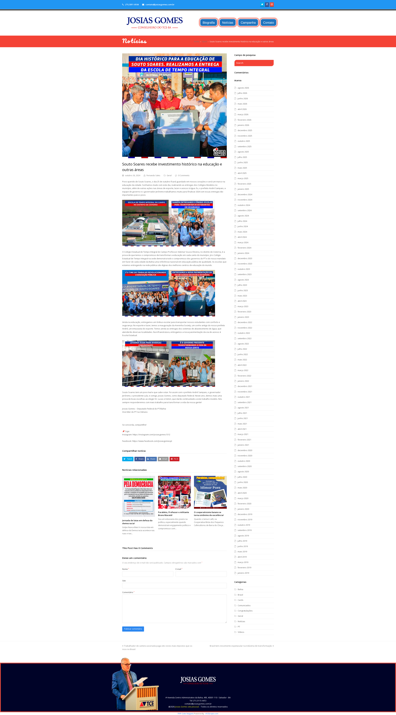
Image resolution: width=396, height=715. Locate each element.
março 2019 (243, 562)
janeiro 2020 (243, 509)
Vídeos (241, 632)
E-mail (179, 569)
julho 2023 (242, 285)
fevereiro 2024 (244, 247)
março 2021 (243, 434)
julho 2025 (242, 157)
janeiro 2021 (243, 444)
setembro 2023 (245, 274)
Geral (169, 175)
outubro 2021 (244, 397)
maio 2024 (242, 231)
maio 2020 (242, 487)
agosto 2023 (243, 279)
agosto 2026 (243, 87)
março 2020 (243, 498)
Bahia (240, 589)
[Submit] (271, 63)
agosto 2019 (243, 535)
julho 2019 (242, 540)
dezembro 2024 (245, 194)
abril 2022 (242, 365)
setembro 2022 (245, 338)
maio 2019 (242, 551)
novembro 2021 (245, 391)
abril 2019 (242, 556)
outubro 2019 (244, 525)
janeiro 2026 (243, 125)
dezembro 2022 (245, 322)
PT (239, 626)
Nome (125, 569)
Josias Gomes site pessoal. (187, 706)
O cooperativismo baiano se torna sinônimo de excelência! (209, 514)
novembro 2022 (245, 327)
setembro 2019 (245, 530)
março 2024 (243, 242)
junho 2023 (243, 290)
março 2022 (243, 370)
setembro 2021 (245, 402)
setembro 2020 (245, 466)
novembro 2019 (245, 519)
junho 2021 (243, 418)
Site (124, 580)
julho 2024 (242, 221)
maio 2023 (242, 295)
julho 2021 (242, 413)
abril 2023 (242, 301)
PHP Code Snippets (186, 713)
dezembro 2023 (245, 258)
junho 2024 (243, 226)
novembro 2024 (245, 199)
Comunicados (244, 605)
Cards (240, 600)
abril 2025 (242, 173)
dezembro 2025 (245, 130)
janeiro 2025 (243, 189)
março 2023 (243, 306)
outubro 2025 (244, 141)
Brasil (240, 594)
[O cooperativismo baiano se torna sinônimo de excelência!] (210, 492)
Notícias (241, 621)
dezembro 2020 (245, 450)
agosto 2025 (243, 151)
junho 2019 (243, 546)
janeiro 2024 (243, 253)
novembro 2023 (245, 263)
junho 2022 (243, 354)
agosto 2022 (243, 343)
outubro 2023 (244, 269)
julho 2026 (242, 93)
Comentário (128, 592)
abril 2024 (242, 237)
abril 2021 (242, 429)
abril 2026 (242, 109)
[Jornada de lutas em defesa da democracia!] (138, 496)
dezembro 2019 (245, 514)
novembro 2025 (245, 135)
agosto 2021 (243, 407)
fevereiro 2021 (244, 439)
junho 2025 (243, 162)
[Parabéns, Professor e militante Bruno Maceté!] (174, 492)
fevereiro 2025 (244, 183)
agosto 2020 (243, 471)
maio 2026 (242, 103)
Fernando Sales (153, 175)
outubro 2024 (244, 205)
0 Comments (183, 175)
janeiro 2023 (243, 317)
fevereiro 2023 (244, 311)
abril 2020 (242, 492)
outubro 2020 (244, 461)
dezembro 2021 (245, 386)
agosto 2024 (243, 215)
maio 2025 (242, 167)
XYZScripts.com (211, 713)
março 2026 (243, 114)
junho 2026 (243, 98)
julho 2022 (242, 349)
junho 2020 (243, 482)
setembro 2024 (245, 210)
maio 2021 (242, 423)
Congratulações (245, 610)
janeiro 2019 (243, 573)
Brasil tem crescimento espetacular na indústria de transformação (241, 645)
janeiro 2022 (243, 381)
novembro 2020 (245, 455)
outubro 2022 (244, 333)
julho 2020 (242, 477)
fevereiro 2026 (244, 119)
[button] (127, 459)
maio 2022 (242, 359)
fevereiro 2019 (244, 567)
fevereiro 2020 (244, 503)
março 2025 (243, 178)
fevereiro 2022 (244, 375)
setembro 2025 (245, 146)
